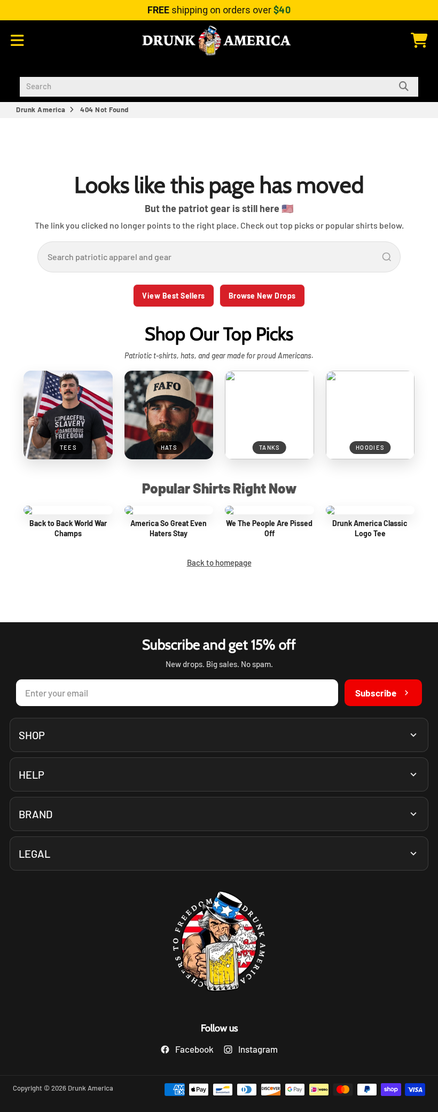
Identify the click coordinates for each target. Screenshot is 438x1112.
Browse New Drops (262, 295)
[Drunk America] (219, 943)
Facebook (194, 1049)
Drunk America (41, 109)
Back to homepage (219, 562)
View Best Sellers (173, 295)
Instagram (258, 1049)
